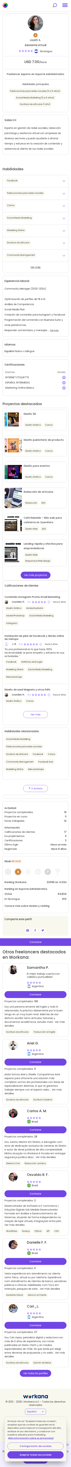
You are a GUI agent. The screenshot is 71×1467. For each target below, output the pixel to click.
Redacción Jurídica (35, 1163)
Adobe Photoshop (15, 615)
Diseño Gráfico (13, 608)
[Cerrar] (67, 1444)
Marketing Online (14, 669)
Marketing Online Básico (19, 387)
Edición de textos (42, 1362)
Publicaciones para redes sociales (24, 746)
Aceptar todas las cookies (35, 1454)
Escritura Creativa (42, 1099)
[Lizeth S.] (35, 930)
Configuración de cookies (35, 1446)
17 (65, 832)
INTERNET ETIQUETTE (17, 377)
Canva (29, 700)
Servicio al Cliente (37, 1294)
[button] (35, 181)
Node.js (26, 1231)
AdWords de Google (31, 661)
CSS (56, 1231)
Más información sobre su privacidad (31, 1438)
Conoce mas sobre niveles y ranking (26, 906)
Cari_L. (33, 1306)
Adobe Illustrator (34, 608)
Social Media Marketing (41, 615)
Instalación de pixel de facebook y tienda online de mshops (34, 637)
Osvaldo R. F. (37, 1174)
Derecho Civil (13, 1163)
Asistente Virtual (14, 1294)
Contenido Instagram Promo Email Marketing (32, 597)
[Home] (5, 5)
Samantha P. (38, 967)
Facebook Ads (45, 761)
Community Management (19, 761)
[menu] (64, 5)
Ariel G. (33, 1043)
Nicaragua (46, 51)
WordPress (11, 1231)
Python (38, 1231)
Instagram (11, 623)
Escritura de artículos (17, 754)
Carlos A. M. (37, 1111)
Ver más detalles (46, 1157)
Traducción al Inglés (44, 1031)
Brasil (35, 1121)
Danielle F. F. (37, 1242)
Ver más (35, 267)
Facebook (11, 661)
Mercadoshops (14, 676)
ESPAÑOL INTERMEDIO (17, 382)
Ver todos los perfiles (35, 1373)
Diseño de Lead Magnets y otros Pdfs (27, 689)
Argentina (38, 986)
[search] (55, 5)
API (48, 1231)
